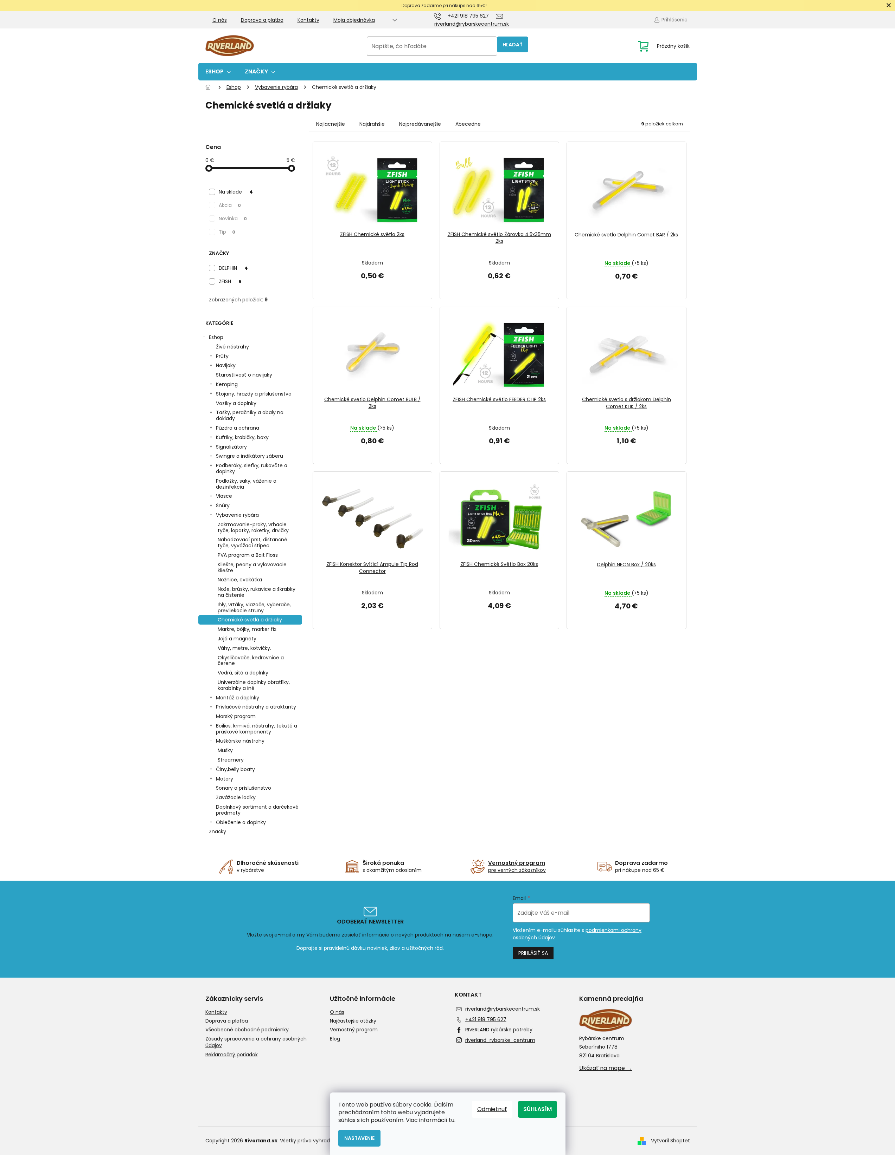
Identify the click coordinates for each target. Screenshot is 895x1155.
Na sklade (236, 191)
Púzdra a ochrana (237, 427)
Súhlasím (537, 1109)
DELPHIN (233, 268)
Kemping (227, 384)
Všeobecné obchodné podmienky (247, 1029)
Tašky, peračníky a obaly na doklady (249, 415)
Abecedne (468, 124)
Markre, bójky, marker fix (247, 629)
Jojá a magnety (237, 638)
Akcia (230, 205)
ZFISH (230, 281)
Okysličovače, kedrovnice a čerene (251, 660)
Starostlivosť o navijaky (244, 374)
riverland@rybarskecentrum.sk (502, 1008)
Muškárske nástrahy (240, 740)
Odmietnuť (492, 1109)
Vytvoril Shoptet (670, 1140)
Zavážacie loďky (236, 797)
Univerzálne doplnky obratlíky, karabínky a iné (254, 685)
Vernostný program (354, 1029)
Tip (227, 231)
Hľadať (513, 44)
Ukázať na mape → (605, 1068)
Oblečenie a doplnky (241, 822)
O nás (219, 20)
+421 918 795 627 (485, 1019)
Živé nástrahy (232, 346)
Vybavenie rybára (237, 514)
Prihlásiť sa (533, 953)
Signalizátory (231, 446)
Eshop (216, 337)
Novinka (233, 218)
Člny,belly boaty (235, 769)
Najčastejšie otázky (353, 1021)
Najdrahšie (372, 124)
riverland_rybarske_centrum (500, 1040)
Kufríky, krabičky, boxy (242, 437)
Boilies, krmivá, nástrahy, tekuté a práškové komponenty (256, 728)
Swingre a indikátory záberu (249, 455)
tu (451, 1120)
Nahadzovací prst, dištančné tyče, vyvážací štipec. (252, 542)
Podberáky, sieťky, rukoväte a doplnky (251, 468)
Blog (335, 1039)
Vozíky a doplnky (236, 403)
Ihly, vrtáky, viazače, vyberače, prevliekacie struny (254, 607)
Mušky (225, 750)
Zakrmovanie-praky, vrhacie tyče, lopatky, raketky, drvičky (253, 527)
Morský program (236, 716)
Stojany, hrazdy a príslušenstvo (254, 393)
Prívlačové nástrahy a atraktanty (256, 706)
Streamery (231, 759)
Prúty (222, 356)
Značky (217, 831)
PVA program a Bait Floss (248, 555)
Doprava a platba (262, 20)
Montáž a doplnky (237, 697)
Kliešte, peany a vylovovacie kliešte (252, 567)
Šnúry (223, 505)
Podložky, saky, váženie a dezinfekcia (246, 483)
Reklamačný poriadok (231, 1054)
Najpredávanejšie (420, 124)
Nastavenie (359, 1138)
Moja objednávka (354, 20)
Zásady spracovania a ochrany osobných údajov (256, 1042)
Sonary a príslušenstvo (243, 787)
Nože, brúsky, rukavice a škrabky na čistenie (256, 592)
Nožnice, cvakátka (240, 579)
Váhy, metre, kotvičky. (244, 648)
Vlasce (224, 496)
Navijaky (226, 365)
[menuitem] (218, 71)
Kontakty (308, 20)
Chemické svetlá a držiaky (250, 619)
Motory (224, 778)
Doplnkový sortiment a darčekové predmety (257, 809)
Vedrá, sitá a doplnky (243, 672)
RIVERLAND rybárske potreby (498, 1029)
